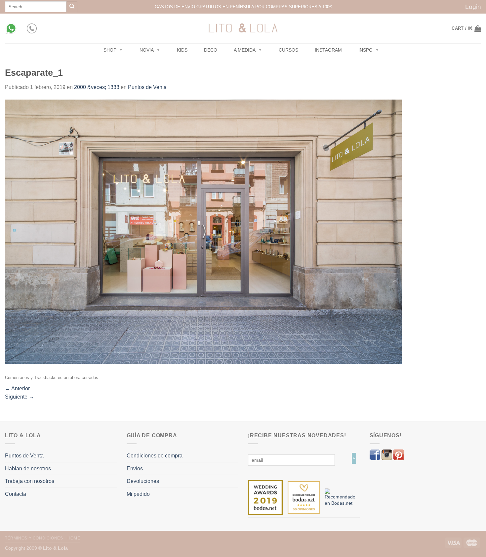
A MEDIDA (245, 50)
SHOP (109, 50)
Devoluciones (143, 481)
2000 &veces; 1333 (96, 87)
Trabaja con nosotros (29, 481)
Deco (210, 50)
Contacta (15, 494)
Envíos (135, 468)
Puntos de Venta (147, 87)
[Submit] (71, 6)
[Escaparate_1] (203, 231)
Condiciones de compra (154, 455)
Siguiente (19, 397)
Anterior (17, 388)
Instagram (328, 50)
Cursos (288, 50)
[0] (265, 497)
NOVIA (147, 50)
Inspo (365, 50)
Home (73, 538)
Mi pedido (138, 494)
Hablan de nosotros (28, 468)
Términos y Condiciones (34, 538)
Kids (182, 50)
